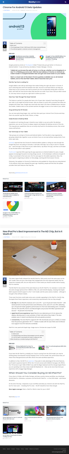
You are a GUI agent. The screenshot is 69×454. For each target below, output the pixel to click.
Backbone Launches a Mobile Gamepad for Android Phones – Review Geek (26, 57)
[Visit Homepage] (34, 2)
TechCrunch (12, 152)
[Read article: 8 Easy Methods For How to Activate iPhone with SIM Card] (12, 348)
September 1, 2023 (20, 349)
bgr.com (17, 396)
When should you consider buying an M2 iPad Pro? (24, 339)
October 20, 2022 (16, 10)
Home (4, 449)
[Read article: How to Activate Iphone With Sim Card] (42, 348)
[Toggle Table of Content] (43, 43)
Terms (22, 449)
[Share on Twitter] (5, 46)
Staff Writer (7, 10)
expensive (31, 361)
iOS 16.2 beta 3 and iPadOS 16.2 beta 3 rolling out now (28, 337)
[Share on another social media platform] (5, 49)
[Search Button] (65, 2)
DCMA (26, 449)
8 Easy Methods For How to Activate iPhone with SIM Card (25, 346)
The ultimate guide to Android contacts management (25, 49)
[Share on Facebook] (5, 43)
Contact (13, 449)
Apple (22, 237)
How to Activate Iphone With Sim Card (56, 346)
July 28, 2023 (49, 420)
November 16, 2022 (20, 60)
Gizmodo (11, 142)
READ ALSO (13, 45)
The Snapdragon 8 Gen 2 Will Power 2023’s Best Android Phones (28, 47)
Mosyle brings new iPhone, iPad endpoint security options (28, 335)
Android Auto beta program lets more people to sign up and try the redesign (34, 195)
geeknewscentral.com (21, 173)
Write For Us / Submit (34, 449)
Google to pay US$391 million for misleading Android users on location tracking (56, 57)
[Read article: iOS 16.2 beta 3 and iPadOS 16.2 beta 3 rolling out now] (13, 429)
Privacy (17, 449)
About (8, 449)
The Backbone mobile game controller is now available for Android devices (11, 195)
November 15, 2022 (7, 438)
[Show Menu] (3, 2)
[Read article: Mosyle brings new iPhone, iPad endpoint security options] (56, 411)
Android (23, 10)
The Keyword (29, 65)
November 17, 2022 (7, 198)
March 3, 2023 (49, 349)
